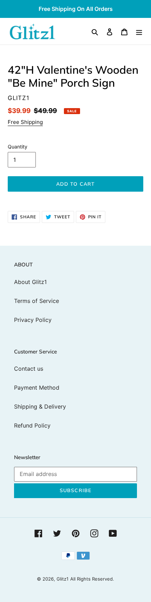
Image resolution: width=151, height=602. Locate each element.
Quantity (17, 147)
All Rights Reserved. (92, 579)
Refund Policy (32, 425)
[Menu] (139, 31)
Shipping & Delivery (40, 406)
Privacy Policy (33, 319)
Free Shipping (25, 122)
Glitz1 (62, 579)
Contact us (28, 368)
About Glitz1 (30, 281)
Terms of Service (36, 300)
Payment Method (36, 387)
